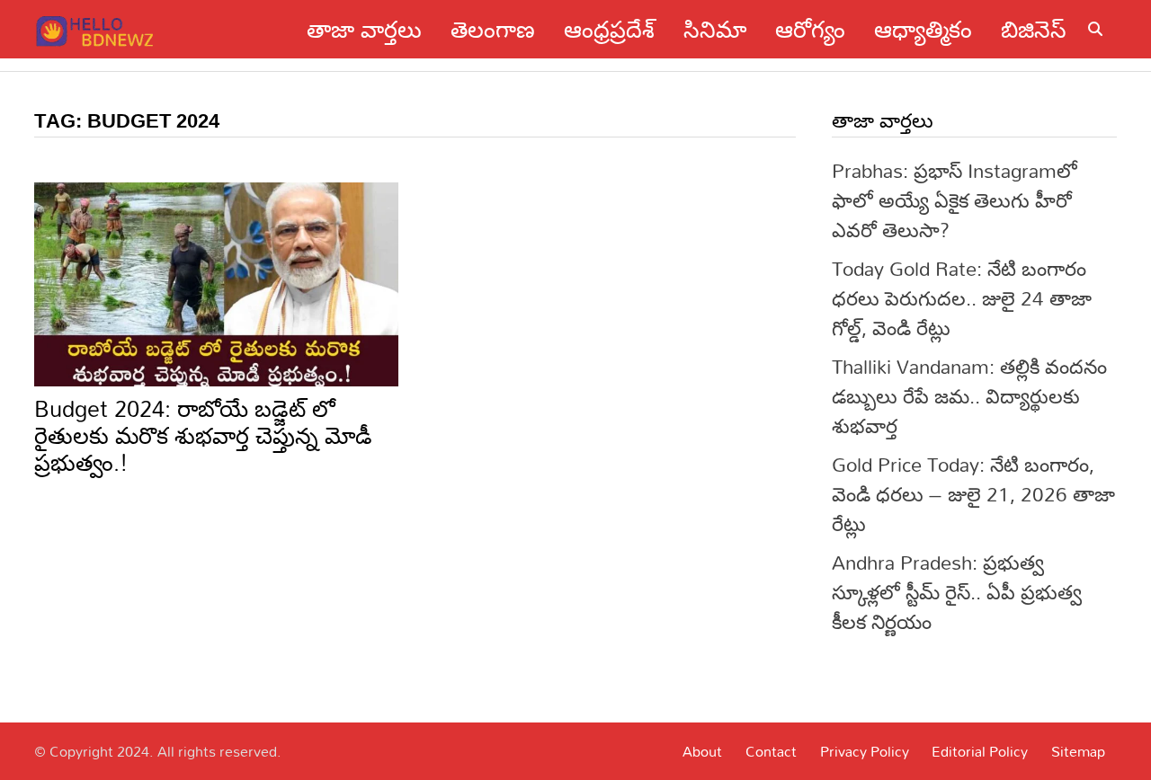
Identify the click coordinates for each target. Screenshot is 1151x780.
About (702, 751)
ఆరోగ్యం (810, 29)
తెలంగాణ (493, 29)
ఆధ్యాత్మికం (923, 29)
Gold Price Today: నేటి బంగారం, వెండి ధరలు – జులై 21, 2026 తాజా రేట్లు (973, 494)
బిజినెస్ (1033, 29)
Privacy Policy (864, 751)
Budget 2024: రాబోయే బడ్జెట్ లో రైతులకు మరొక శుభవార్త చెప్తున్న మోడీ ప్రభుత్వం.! (203, 435)
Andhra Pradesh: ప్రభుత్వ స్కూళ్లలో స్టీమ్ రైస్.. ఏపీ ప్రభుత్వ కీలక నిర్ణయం (957, 592)
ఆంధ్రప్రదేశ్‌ (609, 29)
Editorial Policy (980, 751)
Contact (771, 751)
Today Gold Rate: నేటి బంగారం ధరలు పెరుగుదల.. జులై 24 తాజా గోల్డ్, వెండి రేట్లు (962, 298)
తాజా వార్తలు (364, 29)
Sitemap (1078, 751)
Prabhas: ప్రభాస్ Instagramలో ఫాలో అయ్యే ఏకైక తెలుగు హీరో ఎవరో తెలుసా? (954, 200)
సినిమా (714, 29)
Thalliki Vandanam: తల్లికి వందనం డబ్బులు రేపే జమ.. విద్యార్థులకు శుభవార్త (969, 396)
